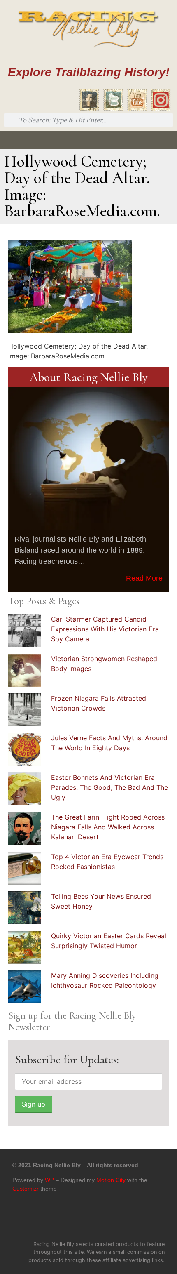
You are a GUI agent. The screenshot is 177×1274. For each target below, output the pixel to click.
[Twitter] (80, 1219)
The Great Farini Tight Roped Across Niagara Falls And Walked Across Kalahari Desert (108, 827)
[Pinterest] (97, 1219)
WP (49, 1180)
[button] (8, 140)
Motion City (111, 1180)
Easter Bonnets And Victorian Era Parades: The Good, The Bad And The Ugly (109, 787)
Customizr (25, 1188)
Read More (144, 578)
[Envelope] (114, 1219)
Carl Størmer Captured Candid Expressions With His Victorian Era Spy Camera (105, 629)
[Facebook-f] (62, 1219)
